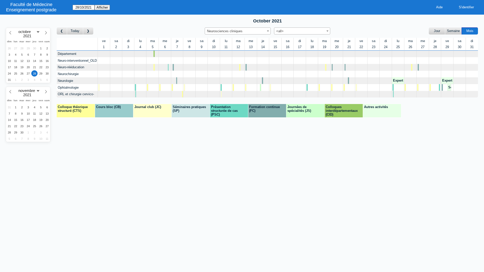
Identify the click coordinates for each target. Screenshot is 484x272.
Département (67, 54)
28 (435, 47)
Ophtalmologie (68, 87)
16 (287, 47)
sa (116, 41)
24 (385, 47)
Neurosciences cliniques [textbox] (225, 31)
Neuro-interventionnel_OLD (77, 60)
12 (238, 47)
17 (299, 47)
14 (263, 47)
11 (226, 47)
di (128, 41)
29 (447, 47)
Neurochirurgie (68, 74)
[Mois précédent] (62, 31)
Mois (469, 31)
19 (324, 47)
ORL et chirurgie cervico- (76, 94)
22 (361, 47)
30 (459, 47)
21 (349, 47)
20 (337, 47)
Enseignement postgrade (31, 9)
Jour (437, 31)
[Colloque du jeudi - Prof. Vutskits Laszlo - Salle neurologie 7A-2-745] (177, 94)
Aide (439, 7)
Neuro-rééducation (71, 67)
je (177, 41)
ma (152, 41)
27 (423, 47)
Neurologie (65, 81)
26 (410, 47)
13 (251, 47)
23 (373, 47)
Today (75, 31)
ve (104, 41)
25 (398, 47)
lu (140, 41)
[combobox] (238, 31)
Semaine (453, 31)
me (165, 41)
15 (275, 47)
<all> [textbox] (280, 31)
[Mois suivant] (88, 31)
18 (312, 47)
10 (214, 47)
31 (472, 47)
